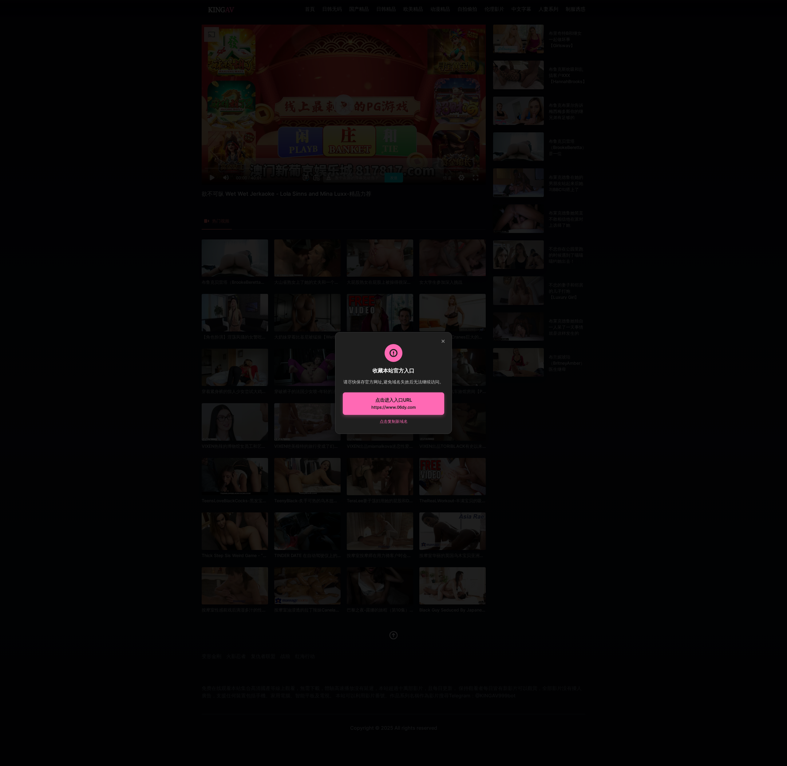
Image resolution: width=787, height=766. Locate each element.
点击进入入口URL (393, 403)
